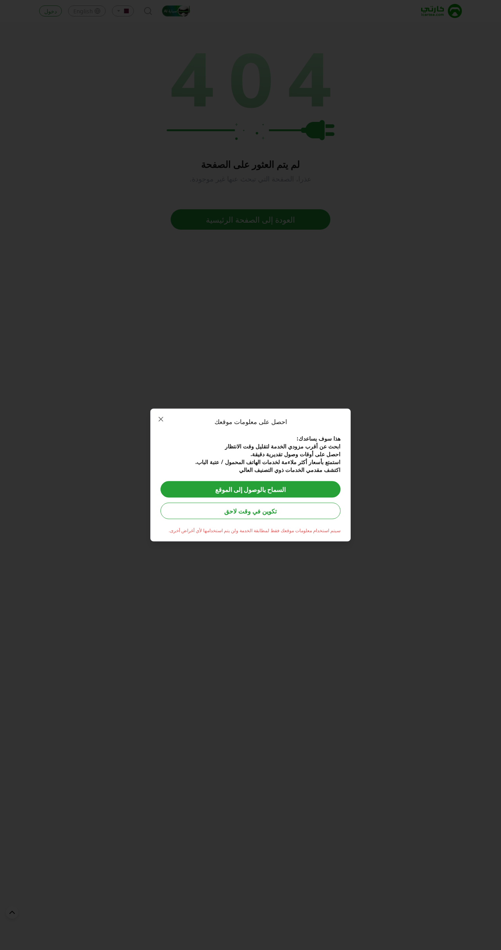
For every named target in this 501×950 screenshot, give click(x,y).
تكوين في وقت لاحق (250, 511)
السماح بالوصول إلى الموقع (250, 489)
